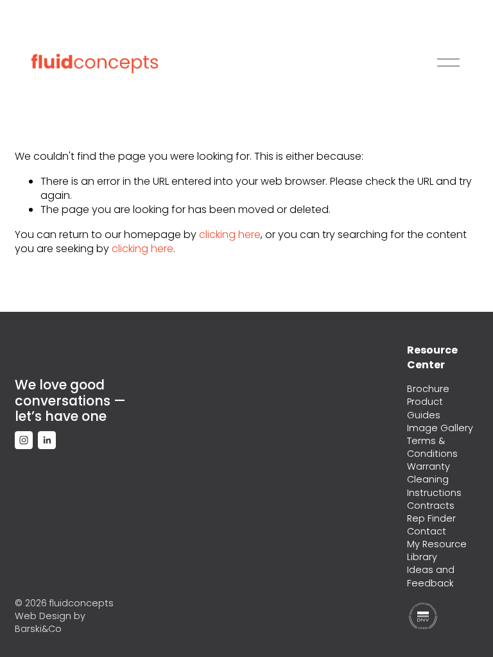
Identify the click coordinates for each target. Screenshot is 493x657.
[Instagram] (24, 440)
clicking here (230, 234)
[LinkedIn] (47, 440)
